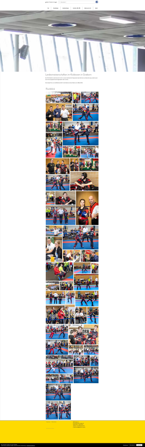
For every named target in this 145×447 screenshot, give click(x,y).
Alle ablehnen (132, 445)
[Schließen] (143, 445)
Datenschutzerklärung (31, 445)
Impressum (48, 422)
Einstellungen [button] (125, 445)
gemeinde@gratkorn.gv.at (79, 427)
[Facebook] (97, 2)
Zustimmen (139, 445)
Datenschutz (54, 422)
